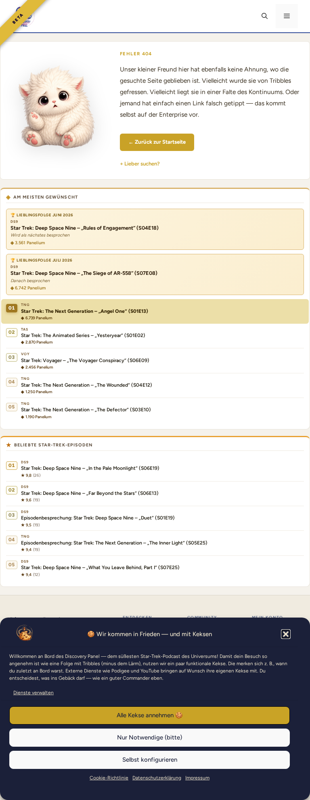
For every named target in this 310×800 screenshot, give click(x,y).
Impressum (197, 778)
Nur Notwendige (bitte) (149, 737)
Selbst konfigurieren (149, 759)
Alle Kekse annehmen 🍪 (150, 715)
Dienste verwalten (33, 692)
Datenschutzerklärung (156, 778)
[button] (286, 634)
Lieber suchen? (142, 164)
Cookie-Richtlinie (109, 778)
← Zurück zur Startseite (157, 141)
